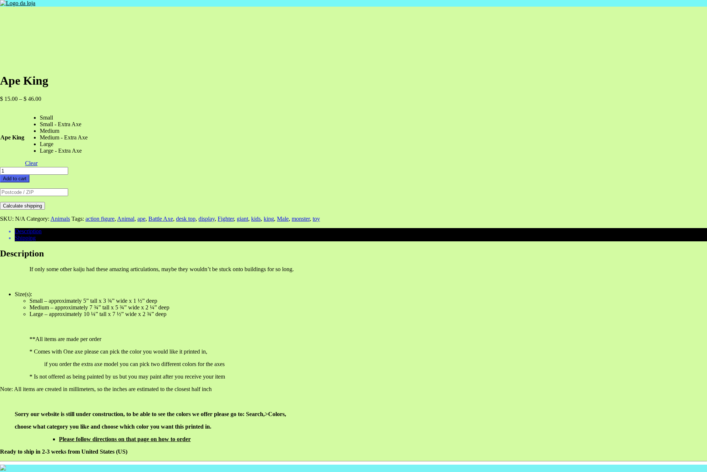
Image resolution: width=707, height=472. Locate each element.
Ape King (12, 137)
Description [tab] (28, 231)
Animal (125, 219)
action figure (100, 219)
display (206, 219)
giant (242, 219)
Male (283, 219)
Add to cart (15, 178)
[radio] (64, 117)
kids (256, 219)
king (269, 219)
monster (301, 219)
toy (316, 219)
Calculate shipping (22, 206)
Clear (31, 163)
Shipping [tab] (25, 238)
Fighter (226, 219)
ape (141, 219)
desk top (186, 219)
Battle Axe (160, 219)
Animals (60, 219)
